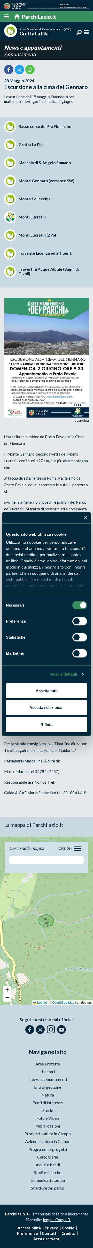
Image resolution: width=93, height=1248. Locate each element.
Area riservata (46, 1238)
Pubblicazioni (47, 1125)
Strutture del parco (47, 1187)
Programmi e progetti (47, 1149)
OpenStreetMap (63, 1002)
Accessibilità (29, 1228)
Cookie (68, 1228)
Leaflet (41, 1002)
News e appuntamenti (32, 47)
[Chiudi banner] (85, 517)
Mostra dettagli (63, 674)
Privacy (51, 1228)
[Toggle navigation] (77, 848)
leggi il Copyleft (57, 1219)
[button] (7, 990)
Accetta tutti (47, 691)
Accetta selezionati (46, 707)
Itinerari (48, 1071)
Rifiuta (46, 724)
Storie (47, 1110)
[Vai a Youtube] (61, 1029)
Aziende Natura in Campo (48, 1141)
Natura (47, 1094)
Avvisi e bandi (48, 1164)
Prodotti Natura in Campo (48, 1133)
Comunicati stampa (47, 1180)
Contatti (50, 1233)
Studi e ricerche (47, 1172)
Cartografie (47, 1156)
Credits (68, 1233)
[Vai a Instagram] (51, 1029)
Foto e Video (47, 1118)
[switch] (79, 621)
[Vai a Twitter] (40, 1029)
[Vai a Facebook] (29, 1029)
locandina (81, 420)
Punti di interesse (48, 1102)
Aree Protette (47, 1063)
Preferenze (27, 1233)
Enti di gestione (47, 1087)
